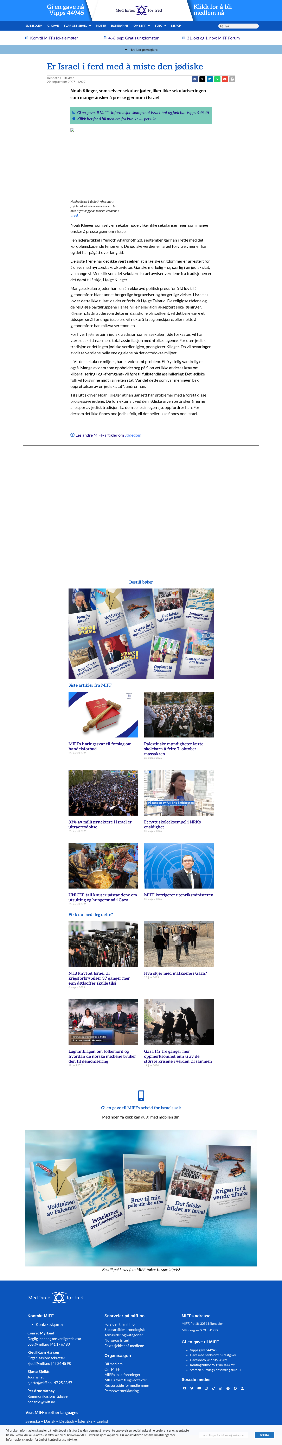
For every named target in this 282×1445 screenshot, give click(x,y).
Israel (74, 215)
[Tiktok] (214, 1388)
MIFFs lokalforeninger (122, 1374)
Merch (176, 25)
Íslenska (85, 1421)
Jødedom (133, 434)
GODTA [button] (264, 1435)
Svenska (32, 1421)
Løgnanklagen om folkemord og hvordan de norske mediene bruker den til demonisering (102, 1056)
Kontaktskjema (49, 1324)
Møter (101, 25)
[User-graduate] (242, 1388)
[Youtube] (199, 1388)
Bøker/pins (120, 25)
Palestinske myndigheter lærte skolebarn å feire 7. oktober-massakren (173, 749)
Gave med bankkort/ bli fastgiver (213, 1355)
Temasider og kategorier (123, 1335)
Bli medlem (34, 25)
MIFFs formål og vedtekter (125, 1380)
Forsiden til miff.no (119, 1324)
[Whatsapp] (221, 1388)
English (102, 1421)
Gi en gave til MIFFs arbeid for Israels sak (141, 1107)
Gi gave (53, 25)
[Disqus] (141, 504)
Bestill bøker (141, 582)
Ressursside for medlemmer (126, 1385)
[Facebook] (185, 1388)
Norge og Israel (116, 1340)
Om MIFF (112, 1369)
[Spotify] (228, 1388)
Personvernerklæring (121, 1390)
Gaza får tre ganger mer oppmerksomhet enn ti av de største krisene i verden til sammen (178, 1056)
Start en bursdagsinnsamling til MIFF (216, 1370)
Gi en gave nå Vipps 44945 (65, 10)
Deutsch (66, 1421)
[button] (202, 79)
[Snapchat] (235, 1388)
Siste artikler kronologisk (124, 1329)
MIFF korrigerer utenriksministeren (178, 895)
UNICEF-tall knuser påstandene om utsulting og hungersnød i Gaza (103, 898)
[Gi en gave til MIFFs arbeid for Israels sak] (141, 1095)
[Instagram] (206, 1388)
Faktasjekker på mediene (124, 1345)
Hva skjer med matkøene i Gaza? (175, 973)
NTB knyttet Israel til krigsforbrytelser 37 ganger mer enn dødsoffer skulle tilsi (99, 978)
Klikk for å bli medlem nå (213, 10)
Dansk (49, 1421)
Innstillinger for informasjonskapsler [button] (224, 1435)
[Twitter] (192, 1388)
